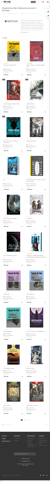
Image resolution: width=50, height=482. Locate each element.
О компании (16, 438)
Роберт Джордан (8, 407)
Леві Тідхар (30, 144)
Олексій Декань (31, 259)
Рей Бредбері (8, 69)
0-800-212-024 (25, 458)
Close (1, 481)
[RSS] (44, 8)
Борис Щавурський (32, 183)
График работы (30, 438)
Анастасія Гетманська (32, 370)
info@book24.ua (26, 461)
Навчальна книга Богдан (8, 70)
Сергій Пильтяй (8, 106)
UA (34, 2)
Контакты (16, 440)
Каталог (4, 435)
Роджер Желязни (31, 69)
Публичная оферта (43, 445)
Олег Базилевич (31, 106)
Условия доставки (43, 440)
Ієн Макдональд (8, 259)
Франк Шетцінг (8, 183)
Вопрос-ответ (30, 446)
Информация (31, 435)
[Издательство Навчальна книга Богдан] (11, 21)
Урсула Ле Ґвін (8, 296)
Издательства (6, 441)
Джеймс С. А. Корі (8, 144)
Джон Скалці (7, 220)
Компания (17, 435)
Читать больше (24, 32)
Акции (4, 438)
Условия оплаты (42, 438)
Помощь (41, 435)
